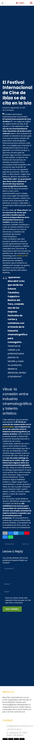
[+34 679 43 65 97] (5, 729)
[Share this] (10, 533)
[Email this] (5, 533)
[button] (21, 3)
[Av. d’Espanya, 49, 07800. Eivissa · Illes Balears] (5, 734)
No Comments (8, 110)
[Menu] (31, 2)
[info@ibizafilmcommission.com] (5, 726)
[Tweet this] (16, 533)
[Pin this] (26, 533)
